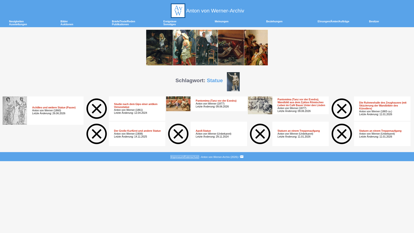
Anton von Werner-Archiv (215, 11)
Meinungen (222, 21)
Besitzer (374, 21)
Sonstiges (169, 24)
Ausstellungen (18, 24)
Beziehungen (274, 21)
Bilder (64, 21)
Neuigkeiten (16, 21)
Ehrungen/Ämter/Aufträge (333, 21)
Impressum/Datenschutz (185, 157)
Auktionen (66, 24)
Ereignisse (169, 21)
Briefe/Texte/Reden (123, 21)
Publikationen (120, 24)
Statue (215, 80)
